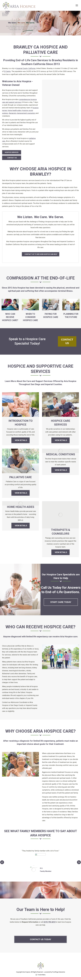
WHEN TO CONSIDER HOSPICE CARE (30, 317)
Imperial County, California (25, 68)
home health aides (14, 110)
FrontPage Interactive (58, 972)
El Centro (7, 71)
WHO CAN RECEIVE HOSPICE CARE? (10, 317)
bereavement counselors (26, 113)
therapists (12, 113)
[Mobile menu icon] (77, 5)
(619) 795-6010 (49, 922)
